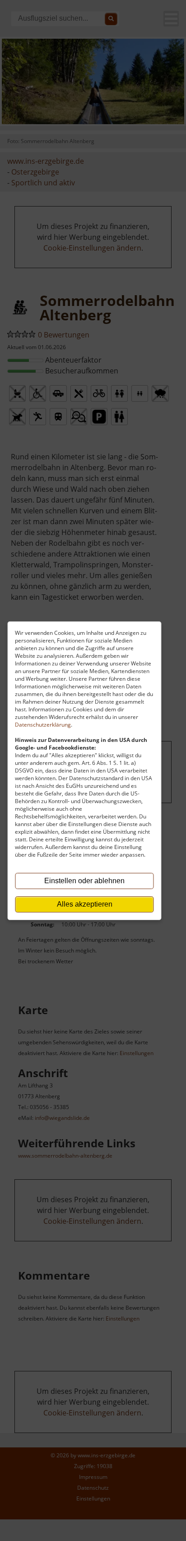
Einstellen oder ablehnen (84, 881)
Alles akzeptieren (84, 904)
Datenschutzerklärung (43, 724)
